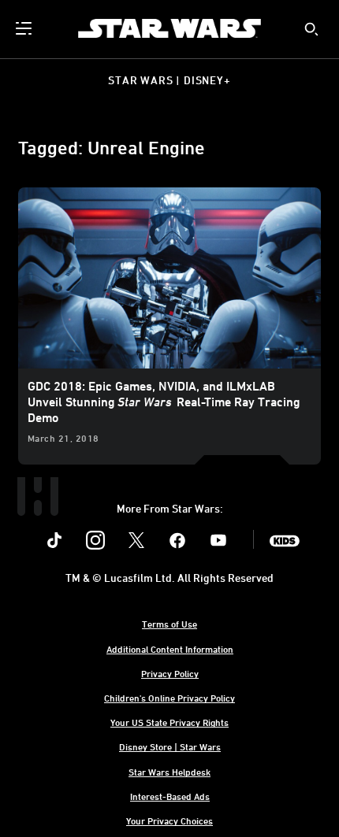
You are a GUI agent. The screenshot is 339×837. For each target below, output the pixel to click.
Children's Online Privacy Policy (169, 697)
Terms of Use (169, 623)
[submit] (311, 29)
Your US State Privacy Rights (169, 722)
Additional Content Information (169, 648)
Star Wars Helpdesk (169, 771)
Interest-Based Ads (170, 796)
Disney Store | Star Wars (170, 746)
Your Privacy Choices (169, 820)
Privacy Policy (170, 673)
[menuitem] (25, 28)
